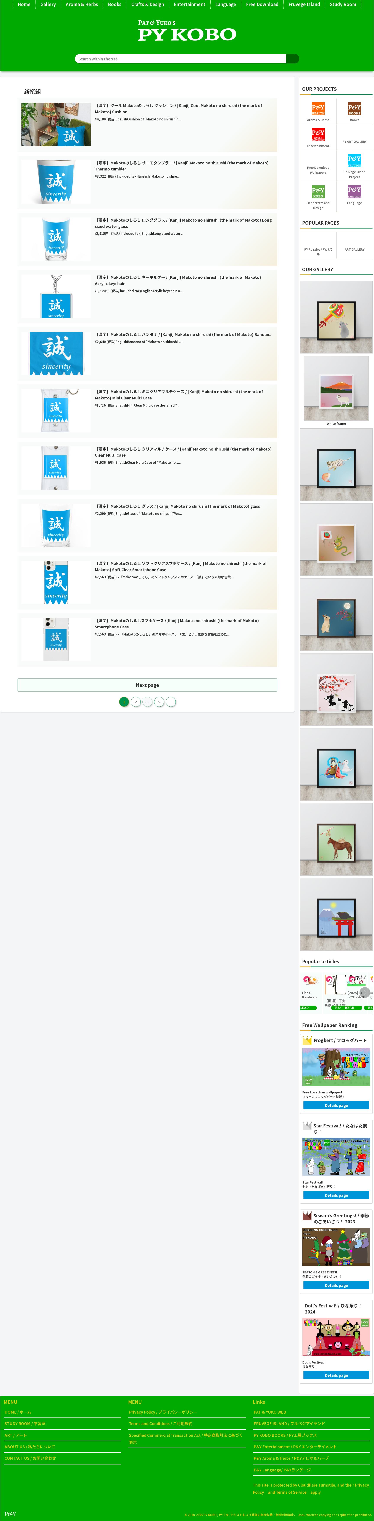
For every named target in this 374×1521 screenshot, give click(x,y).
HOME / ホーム (18, 1412)
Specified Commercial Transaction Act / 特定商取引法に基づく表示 (186, 1438)
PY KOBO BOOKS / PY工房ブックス (285, 1435)
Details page (336, 1105)
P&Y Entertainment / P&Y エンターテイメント (295, 1446)
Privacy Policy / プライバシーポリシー (163, 1412)
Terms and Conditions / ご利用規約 (160, 1423)
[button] (292, 58)
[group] (311, 993)
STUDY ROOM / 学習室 (25, 1423)
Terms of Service (291, 1492)
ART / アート (16, 1435)
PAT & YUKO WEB (270, 1412)
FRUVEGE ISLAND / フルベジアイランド (289, 1423)
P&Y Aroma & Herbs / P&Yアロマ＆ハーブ (291, 1458)
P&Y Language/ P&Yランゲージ (282, 1469)
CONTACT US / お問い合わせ (30, 1458)
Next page (147, 684)
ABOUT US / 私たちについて (30, 1446)
